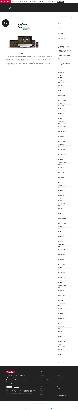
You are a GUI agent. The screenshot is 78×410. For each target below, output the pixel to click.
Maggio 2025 (62, 80)
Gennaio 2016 (62, 354)
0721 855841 (10, 375)
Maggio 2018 (62, 295)
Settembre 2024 (62, 100)
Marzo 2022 (61, 177)
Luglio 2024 (61, 105)
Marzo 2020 (61, 239)
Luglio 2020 (61, 228)
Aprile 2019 (61, 267)
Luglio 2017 (61, 321)
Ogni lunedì (60, 33)
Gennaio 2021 (62, 213)
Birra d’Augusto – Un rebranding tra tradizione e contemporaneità (64, 52)
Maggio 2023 (62, 141)
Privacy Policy (61, 362)
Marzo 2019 (61, 269)
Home (7, 6)
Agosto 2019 (62, 257)
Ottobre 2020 (62, 221)
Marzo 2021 (61, 208)
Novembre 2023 (62, 126)
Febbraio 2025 (62, 87)
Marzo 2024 (61, 116)
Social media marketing (61, 379)
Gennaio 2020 (62, 244)
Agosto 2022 (62, 164)
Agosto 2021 (62, 195)
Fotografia (42, 390)
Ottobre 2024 (62, 98)
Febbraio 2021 (62, 210)
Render (41, 392)
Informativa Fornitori (19, 395)
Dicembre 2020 (62, 216)
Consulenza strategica (44, 379)
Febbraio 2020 (62, 241)
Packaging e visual (43, 384)
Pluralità (60, 36)
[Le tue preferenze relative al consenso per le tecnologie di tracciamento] (77, 307)
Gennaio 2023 (62, 151)
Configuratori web (60, 382)
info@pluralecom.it (12, 377)
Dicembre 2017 (62, 308)
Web (32, 1)
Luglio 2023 (61, 136)
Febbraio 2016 (62, 351)
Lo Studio (59, 388)
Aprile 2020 (61, 236)
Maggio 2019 (62, 264)
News (15, 6)
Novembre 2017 (62, 310)
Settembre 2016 (62, 341)
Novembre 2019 (62, 249)
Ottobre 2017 (62, 313)
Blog (12, 6)
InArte (59, 28)
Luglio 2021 (61, 198)
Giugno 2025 (62, 77)
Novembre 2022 (62, 157)
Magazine (50, 1)
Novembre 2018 (62, 280)
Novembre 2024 (62, 95)
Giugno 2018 (62, 292)
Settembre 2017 (62, 316)
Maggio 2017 (62, 326)
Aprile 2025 (61, 82)
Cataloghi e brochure (44, 377)
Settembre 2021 (62, 192)
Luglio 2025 (61, 75)
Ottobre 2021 (62, 190)
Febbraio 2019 (62, 272)
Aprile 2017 (61, 328)
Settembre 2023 (62, 131)
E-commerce (59, 381)
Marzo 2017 (61, 331)
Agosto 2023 (62, 134)
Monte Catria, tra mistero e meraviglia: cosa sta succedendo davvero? (65, 57)
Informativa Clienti (10, 395)
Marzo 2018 (61, 300)
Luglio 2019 (61, 259)
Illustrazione (21, 1)
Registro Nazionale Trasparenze (25, 393)
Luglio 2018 (61, 290)
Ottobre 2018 (62, 282)
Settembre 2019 (62, 254)
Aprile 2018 (61, 298)
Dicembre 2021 (62, 185)
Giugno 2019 (62, 262)
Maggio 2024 (62, 110)
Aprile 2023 (61, 144)
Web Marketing (60, 377)
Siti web (58, 375)
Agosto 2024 (62, 103)
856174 (15, 375)
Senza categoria (61, 38)
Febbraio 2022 (62, 180)
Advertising (42, 375)
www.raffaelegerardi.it (61, 395)
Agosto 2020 (62, 226)
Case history (60, 25)
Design (41, 386)
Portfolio (14, 1)
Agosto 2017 (62, 318)
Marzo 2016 (61, 349)
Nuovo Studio (62, 60)
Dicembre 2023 (62, 123)
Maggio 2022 (62, 172)
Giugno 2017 (62, 323)
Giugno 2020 (62, 231)
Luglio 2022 (61, 167)
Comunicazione (27, 1)
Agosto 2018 (62, 287)
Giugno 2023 (62, 139)
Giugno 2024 (62, 108)
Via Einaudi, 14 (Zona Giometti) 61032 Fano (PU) (25, 379)
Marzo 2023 (61, 146)
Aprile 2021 (61, 205)
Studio (45, 1)
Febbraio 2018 (62, 303)
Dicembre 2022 (62, 154)
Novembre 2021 (62, 187)
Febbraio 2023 (62, 149)
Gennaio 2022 (62, 182)
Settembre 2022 (62, 162)
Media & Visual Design (38, 1)
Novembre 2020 (62, 218)
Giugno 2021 (62, 200)
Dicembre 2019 (62, 246)
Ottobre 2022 (62, 159)
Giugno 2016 (62, 344)
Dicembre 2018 (62, 277)
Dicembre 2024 (62, 93)
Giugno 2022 (62, 169)
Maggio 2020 (62, 234)
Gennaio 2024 (62, 121)
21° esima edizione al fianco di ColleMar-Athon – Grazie (64, 64)
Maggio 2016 (62, 346)
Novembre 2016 (62, 339)
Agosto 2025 (62, 72)
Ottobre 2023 (62, 128)
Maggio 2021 (62, 203)
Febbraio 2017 (62, 333)
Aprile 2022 (61, 175)
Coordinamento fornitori (45, 381)
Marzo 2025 (61, 85)
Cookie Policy (67, 362)
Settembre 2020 (62, 223)
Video (41, 394)
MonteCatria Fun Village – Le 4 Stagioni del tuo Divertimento (64, 47)
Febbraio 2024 (62, 118)
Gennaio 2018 (62, 305)
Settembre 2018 (62, 285)
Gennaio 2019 (62, 275)
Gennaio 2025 (62, 90)
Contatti (54, 1)
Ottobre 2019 (62, 251)
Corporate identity (44, 382)
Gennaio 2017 (62, 336)
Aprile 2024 (61, 113)
